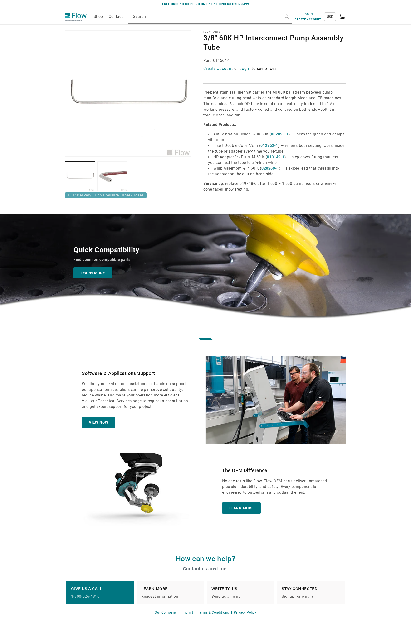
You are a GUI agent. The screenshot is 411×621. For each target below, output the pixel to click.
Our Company (166, 612)
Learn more (241, 508)
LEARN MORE (93, 273)
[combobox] (210, 16)
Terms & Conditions (213, 612)
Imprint (187, 612)
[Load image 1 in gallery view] (80, 176)
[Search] (287, 16)
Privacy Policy (245, 612)
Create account (218, 68)
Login (244, 68)
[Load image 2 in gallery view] (112, 176)
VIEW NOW (98, 422)
